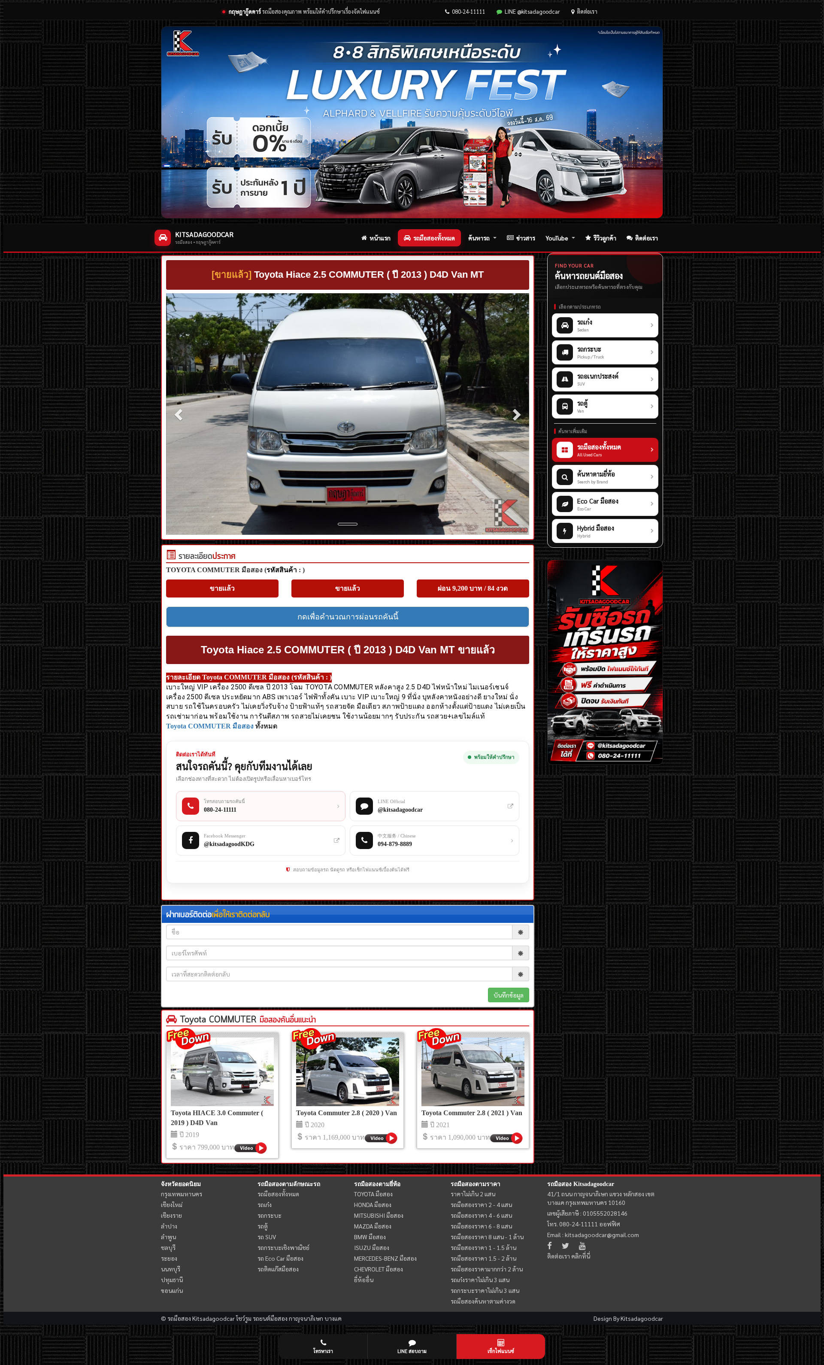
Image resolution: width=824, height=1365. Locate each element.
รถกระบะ (270, 1215)
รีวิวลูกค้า (605, 238)
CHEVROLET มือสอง (378, 1269)
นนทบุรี (170, 1269)
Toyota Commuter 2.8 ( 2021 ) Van (471, 1112)
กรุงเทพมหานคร (181, 1194)
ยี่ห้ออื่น (363, 1279)
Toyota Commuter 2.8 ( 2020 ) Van (346, 1112)
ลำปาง (169, 1226)
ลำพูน (168, 1237)
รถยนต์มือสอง (270, 1318)
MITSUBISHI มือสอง (378, 1215)
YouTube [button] (556, 238)
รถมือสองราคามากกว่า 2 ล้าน (487, 1269)
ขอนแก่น (172, 1290)
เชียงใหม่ (171, 1204)
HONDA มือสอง (372, 1204)
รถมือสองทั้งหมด (434, 238)
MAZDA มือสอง (372, 1226)
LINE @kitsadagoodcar (532, 11)
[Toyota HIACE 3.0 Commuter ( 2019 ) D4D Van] (222, 1071)
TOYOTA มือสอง (373, 1194)
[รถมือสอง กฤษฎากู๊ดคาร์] (412, 122)
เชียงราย (171, 1215)
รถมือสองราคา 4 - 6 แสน (481, 1215)
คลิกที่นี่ (580, 1256)
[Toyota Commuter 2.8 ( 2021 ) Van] (472, 1071)
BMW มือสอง (370, 1237)
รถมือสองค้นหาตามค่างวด (483, 1301)
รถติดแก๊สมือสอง (278, 1269)
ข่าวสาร (525, 238)
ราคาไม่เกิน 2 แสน (473, 1194)
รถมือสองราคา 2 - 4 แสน (481, 1204)
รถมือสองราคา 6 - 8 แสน (481, 1226)
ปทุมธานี (172, 1279)
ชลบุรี (168, 1247)
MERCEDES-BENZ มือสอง (385, 1258)
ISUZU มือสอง (371, 1247)
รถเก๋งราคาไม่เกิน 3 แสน (480, 1279)
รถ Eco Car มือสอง (280, 1258)
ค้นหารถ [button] (479, 238)
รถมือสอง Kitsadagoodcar (580, 1184)
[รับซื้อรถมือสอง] (605, 662)
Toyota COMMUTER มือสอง (210, 726)
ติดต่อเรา (587, 11)
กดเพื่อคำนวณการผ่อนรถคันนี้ (347, 617)
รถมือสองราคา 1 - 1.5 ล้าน (483, 1247)
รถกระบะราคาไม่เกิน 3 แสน (485, 1290)
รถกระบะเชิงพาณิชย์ (283, 1247)
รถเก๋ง (265, 1204)
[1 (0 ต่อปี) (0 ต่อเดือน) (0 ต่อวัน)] (171, 556)
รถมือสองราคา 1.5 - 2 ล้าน (483, 1258)
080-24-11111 (468, 11)
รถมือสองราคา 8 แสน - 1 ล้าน (487, 1237)
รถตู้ (263, 1226)
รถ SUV (267, 1237)
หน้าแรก (380, 238)
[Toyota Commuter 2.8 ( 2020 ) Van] (347, 1071)
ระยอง (169, 1258)
